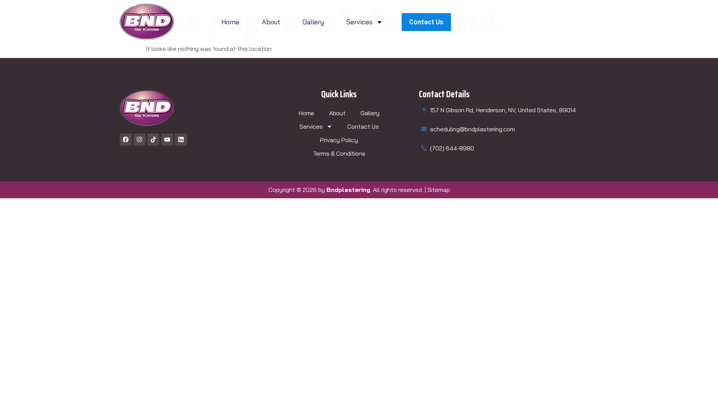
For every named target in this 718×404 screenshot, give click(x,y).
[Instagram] (139, 140)
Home (230, 22)
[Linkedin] (181, 140)
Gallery (313, 22)
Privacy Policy (339, 140)
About (271, 22)
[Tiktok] (153, 140)
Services (359, 22)
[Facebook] (126, 140)
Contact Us (363, 126)
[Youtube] (167, 140)
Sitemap (438, 189)
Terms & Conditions (339, 153)
